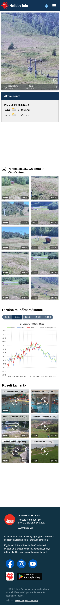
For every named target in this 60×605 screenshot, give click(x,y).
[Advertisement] (30, 142)
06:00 (7, 317)
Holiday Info (12, 3)
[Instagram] (21, 564)
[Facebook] (10, 564)
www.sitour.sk (25, 527)
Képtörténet (16, 172)
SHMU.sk (19, 600)
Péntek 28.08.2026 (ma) (24, 169)
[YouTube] (32, 564)
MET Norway (31, 600)
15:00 (38, 317)
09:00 (17, 317)
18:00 (48, 317)
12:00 (27, 317)
